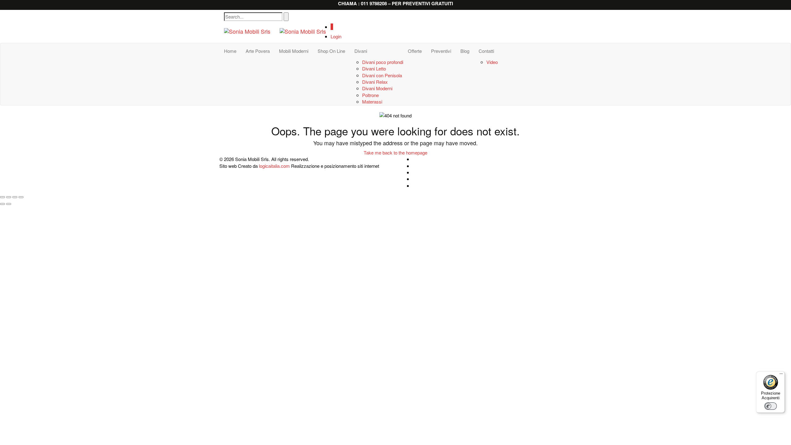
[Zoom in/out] (21, 197)
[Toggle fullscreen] (14, 197)
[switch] (770, 406)
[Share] (8, 197)
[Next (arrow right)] (8, 204)
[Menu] (781, 375)
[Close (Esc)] (2, 197)
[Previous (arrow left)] (2, 204)
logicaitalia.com (274, 166)
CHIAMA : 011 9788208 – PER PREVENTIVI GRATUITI (395, 3)
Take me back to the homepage (395, 152)
